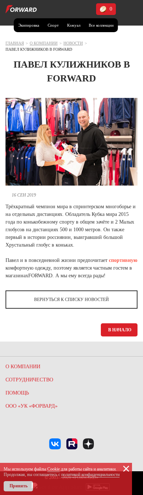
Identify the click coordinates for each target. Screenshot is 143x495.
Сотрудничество (29, 379)
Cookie (53, 469)
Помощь (17, 393)
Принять (18, 485)
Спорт (53, 25)
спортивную (123, 260)
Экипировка (28, 25)
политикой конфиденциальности (90, 474)
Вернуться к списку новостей (71, 299)
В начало (119, 329)
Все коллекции (101, 25)
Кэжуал (73, 25)
